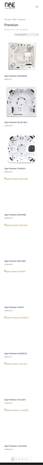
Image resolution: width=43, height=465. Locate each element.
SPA (14, 19)
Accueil (7, 19)
